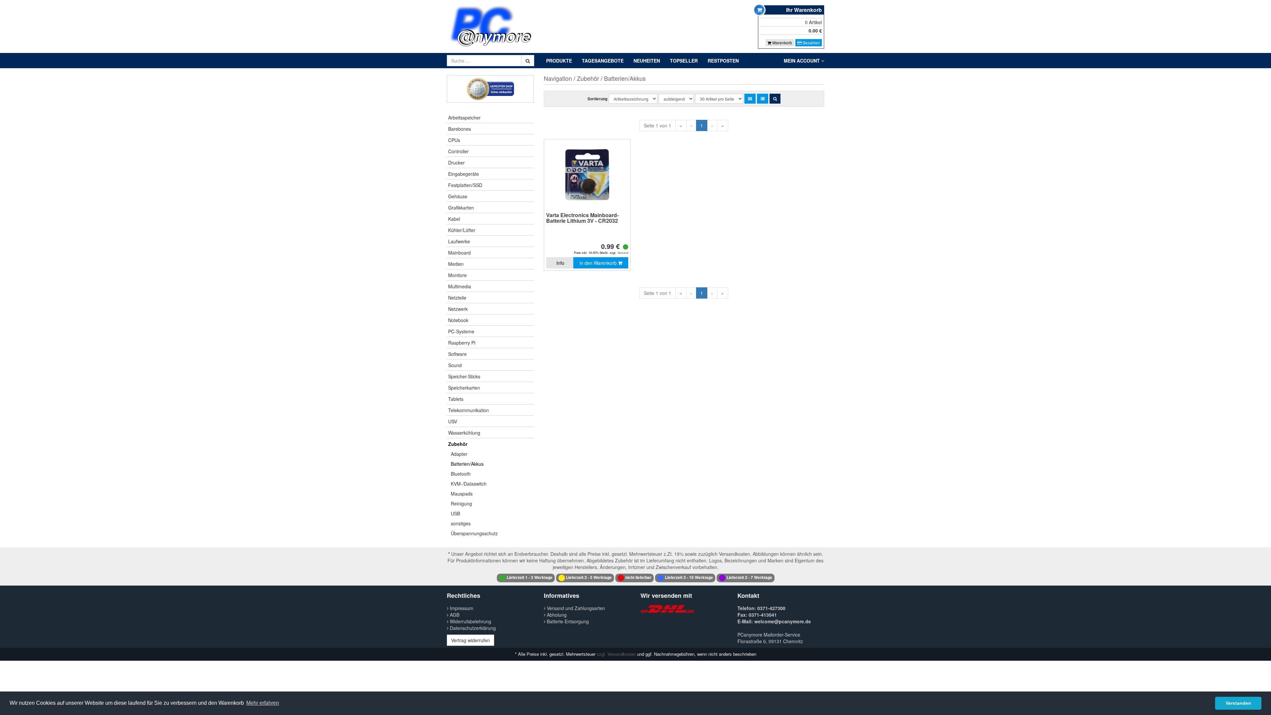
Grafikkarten (461, 207)
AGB (453, 614)
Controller (458, 151)
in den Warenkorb (599, 263)
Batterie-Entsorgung (567, 621)
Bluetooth (461, 473)
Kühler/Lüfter (461, 230)
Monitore (457, 275)
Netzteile (457, 297)
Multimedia (459, 286)
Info (560, 263)
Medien (456, 264)
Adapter (459, 454)
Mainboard (459, 252)
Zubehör (457, 444)
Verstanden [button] (1238, 703)
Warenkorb (781, 42)
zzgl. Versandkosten (616, 654)
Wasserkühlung (464, 432)
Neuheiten (647, 60)
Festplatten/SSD (465, 185)
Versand (622, 252)
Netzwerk (458, 309)
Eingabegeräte (463, 173)
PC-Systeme (461, 331)
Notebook (458, 320)
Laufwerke (459, 241)
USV (452, 421)
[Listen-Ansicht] (762, 99)
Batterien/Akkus (467, 463)
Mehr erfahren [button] (262, 703)
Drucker (456, 162)
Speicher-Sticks (464, 376)
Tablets (455, 399)
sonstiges (461, 523)
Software (457, 354)
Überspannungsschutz (474, 533)
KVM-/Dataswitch (469, 483)
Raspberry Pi (461, 342)
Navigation (558, 78)
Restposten (723, 60)
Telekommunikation (468, 410)
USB (455, 513)
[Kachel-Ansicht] (750, 99)
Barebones (459, 128)
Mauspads (462, 493)
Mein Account (802, 60)
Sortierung (597, 99)
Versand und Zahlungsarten (575, 608)
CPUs (454, 140)
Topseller (684, 60)
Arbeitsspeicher (464, 117)
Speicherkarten (464, 387)
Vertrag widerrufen (470, 640)
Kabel (454, 218)
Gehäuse (457, 196)
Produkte (559, 60)
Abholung (556, 614)
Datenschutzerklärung (472, 628)
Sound (455, 365)
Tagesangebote (603, 60)
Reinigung (461, 503)
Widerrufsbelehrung (469, 621)
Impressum (460, 608)
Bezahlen (811, 42)
